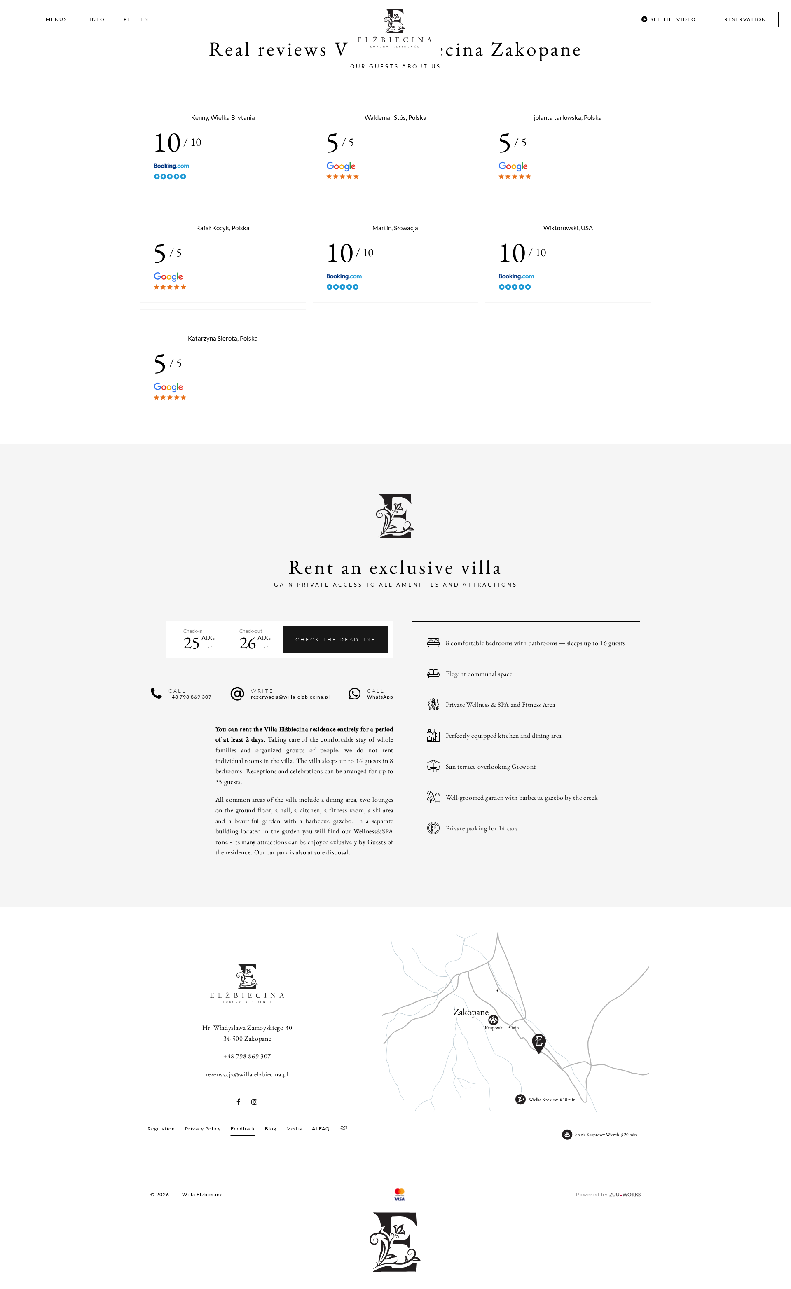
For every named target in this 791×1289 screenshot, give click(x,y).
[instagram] (252, 1102)
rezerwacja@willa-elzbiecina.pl (247, 1074)
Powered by (608, 1194)
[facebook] (241, 1102)
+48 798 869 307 (247, 1056)
